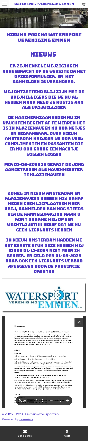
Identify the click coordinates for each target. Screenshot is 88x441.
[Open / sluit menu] (4, 4)
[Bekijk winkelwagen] (83, 4)
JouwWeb (26, 419)
